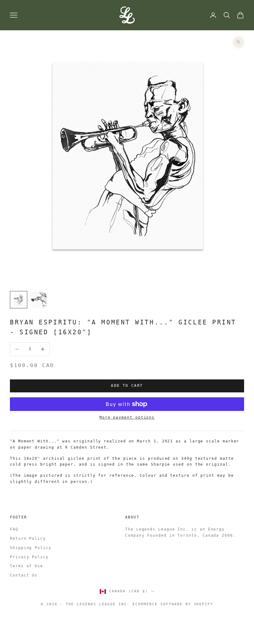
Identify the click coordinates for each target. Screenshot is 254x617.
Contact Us (23, 575)
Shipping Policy (30, 548)
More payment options (127, 417)
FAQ (14, 529)
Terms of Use (26, 566)
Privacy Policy (29, 557)
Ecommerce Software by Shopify (173, 604)
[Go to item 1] (18, 299)
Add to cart (127, 385)
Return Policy (28, 538)
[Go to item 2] (38, 299)
